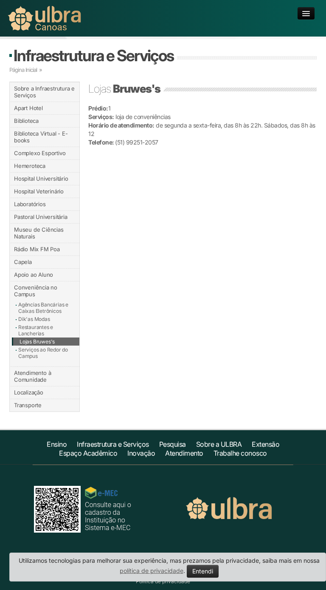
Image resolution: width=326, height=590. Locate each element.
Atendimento (184, 453)
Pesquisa (172, 444)
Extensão (265, 444)
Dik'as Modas (34, 319)
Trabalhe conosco (240, 453)
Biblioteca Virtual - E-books (40, 137)
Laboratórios (30, 204)
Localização (28, 392)
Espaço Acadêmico (88, 453)
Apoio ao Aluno (33, 274)
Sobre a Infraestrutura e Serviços (44, 92)
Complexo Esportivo (39, 153)
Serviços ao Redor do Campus (43, 352)
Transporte (28, 405)
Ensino (57, 444)
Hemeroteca (29, 165)
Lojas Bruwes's (37, 341)
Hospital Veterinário (39, 191)
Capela (23, 261)
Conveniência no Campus (35, 291)
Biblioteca (26, 120)
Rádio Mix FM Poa (37, 249)
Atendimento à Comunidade (32, 376)
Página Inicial (23, 69)
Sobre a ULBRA (219, 444)
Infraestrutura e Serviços (94, 55)
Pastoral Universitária (40, 216)
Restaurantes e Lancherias (35, 330)
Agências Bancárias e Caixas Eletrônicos (43, 307)
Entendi (202, 571)
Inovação (141, 453)
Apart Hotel (28, 108)
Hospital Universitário (41, 178)
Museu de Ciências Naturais (39, 233)
